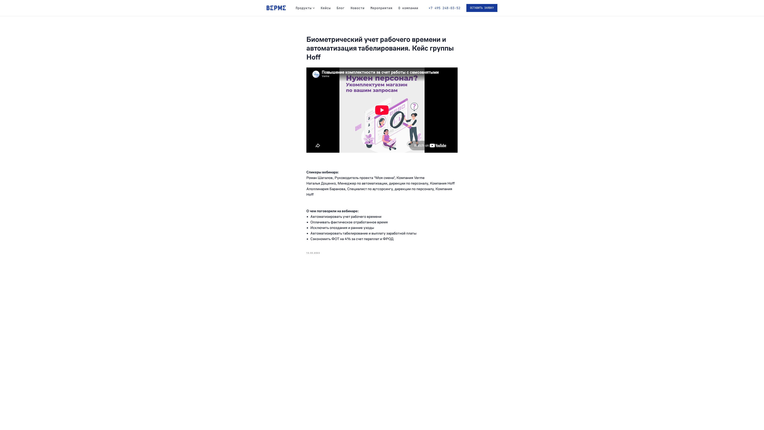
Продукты (304, 8)
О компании (408, 8)
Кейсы (326, 8)
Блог (341, 8)
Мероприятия (381, 8)
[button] (481, 8)
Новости (357, 8)
